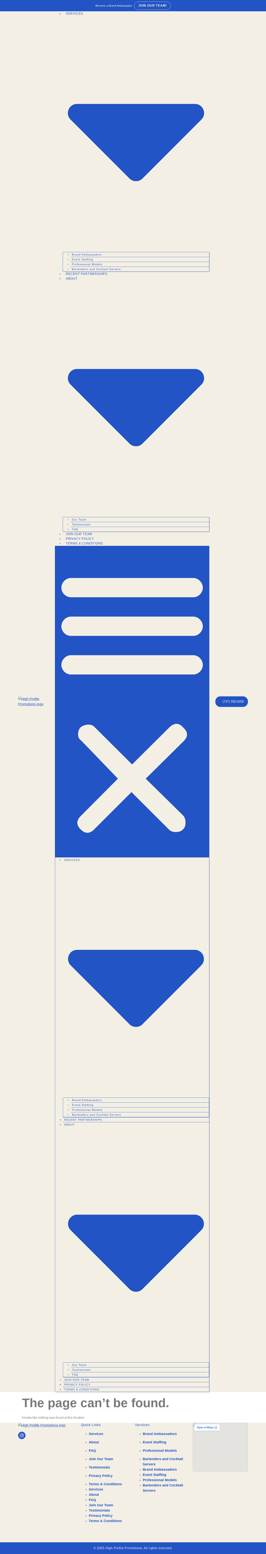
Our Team (79, 519)
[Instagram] (22, 1435)
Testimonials (81, 524)
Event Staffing (82, 259)
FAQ (75, 529)
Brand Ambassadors (87, 254)
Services (96, 1434)
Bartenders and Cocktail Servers (96, 269)
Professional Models (87, 264)
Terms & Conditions (84, 543)
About (94, 1442)
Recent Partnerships (86, 274)
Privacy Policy (80, 538)
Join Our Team (79, 534)
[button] (132, 701)
